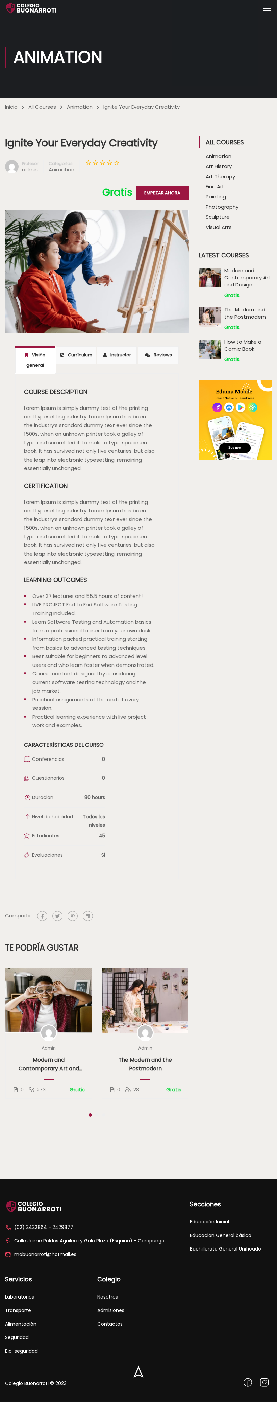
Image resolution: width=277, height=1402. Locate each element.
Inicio (11, 106)
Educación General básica (220, 1235)
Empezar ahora (162, 193)
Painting (216, 196)
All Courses (42, 106)
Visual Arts (219, 227)
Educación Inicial (209, 1221)
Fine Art (215, 186)
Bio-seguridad (21, 1351)
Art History (219, 166)
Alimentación (20, 1324)
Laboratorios (19, 1296)
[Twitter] (57, 916)
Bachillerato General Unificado (225, 1248)
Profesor (30, 163)
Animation (80, 106)
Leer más (48, 1000)
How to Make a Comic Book (242, 345)
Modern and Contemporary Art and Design (49, 1064)
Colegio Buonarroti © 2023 (36, 1383)
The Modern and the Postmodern (145, 1064)
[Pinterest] (73, 916)
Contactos (110, 1324)
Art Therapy (220, 176)
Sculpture (218, 216)
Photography (222, 206)
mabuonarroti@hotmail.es (45, 1254)
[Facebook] (42, 916)
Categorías (61, 163)
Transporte (18, 1310)
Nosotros (107, 1296)
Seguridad (17, 1337)
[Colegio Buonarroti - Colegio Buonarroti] (31, 8)
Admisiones (110, 1310)
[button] (90, 1115)
